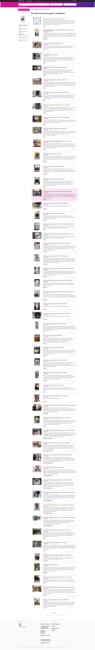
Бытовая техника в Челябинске (56, 52)
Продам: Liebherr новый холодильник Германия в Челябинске (55, 372)
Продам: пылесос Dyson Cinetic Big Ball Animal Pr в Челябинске (55, 395)
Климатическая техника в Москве (63, 222)
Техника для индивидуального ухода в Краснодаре (69, 428)
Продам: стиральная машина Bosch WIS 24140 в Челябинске (55, 360)
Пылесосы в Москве (72, 334)
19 (59, 615)
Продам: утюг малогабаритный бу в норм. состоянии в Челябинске (56, 442)
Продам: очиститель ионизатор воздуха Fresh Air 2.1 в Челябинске (56, 104)
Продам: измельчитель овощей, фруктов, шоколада (53, 467)
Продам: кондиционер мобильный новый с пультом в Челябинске (56, 243)
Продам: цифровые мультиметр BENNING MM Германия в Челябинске (57, 141)
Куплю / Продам (35, 9)
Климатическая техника (23, 37)
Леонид (44, 343)
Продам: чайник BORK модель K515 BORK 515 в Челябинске (55, 79)
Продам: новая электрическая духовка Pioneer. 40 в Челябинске (56, 599)
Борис (44, 26)
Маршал (44, 220)
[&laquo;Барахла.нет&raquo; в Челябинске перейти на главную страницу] (21, 0)
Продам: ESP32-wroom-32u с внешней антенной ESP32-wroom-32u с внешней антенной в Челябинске (58, 30)
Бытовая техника (45, 9)
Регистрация (74, 0)
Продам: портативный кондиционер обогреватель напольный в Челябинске (58, 224)
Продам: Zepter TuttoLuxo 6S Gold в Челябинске (52, 335)
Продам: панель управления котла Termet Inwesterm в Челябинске (56, 530)
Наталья (45, 309)
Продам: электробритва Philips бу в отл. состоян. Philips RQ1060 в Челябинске (58, 505)
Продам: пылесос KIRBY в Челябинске (50, 564)
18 (57, 615)
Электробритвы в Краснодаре (48, 491)
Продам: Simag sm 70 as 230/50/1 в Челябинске (52, 153)
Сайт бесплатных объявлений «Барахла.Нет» (36, 647)
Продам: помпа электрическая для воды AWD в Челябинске (55, 67)
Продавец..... (45, 560)
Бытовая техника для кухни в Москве (64, 164)
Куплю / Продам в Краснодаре (47, 428)
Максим (44, 161)
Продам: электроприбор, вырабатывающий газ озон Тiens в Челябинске (57, 479)
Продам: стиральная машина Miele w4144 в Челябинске (54, 213)
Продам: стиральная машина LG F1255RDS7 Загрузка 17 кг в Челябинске (57, 577)
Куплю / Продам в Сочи (46, 28)
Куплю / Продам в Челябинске (47, 52)
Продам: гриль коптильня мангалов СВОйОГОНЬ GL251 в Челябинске (57, 417)
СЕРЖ (44, 229)
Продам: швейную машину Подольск (50, 54)
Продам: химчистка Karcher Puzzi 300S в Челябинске (53, 347)
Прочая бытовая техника (23, 39)
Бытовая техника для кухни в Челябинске (67, 65)
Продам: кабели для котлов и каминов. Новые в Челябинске (55, 542)
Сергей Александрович (47, 438)
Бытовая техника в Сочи (53, 28)
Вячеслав (45, 287)
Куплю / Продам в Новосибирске (47, 41)
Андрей (44, 582)
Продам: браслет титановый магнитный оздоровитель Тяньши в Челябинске (58, 430)
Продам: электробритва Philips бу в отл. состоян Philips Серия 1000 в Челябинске (59, 517)
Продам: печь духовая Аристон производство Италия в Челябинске (57, 313)
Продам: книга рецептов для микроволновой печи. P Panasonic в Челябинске (58, 234)
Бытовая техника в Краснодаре (56, 428)
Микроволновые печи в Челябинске (48, 232)
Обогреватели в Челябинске (47, 528)
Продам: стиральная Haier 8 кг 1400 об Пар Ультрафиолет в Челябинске (57, 191)
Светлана (45, 251)
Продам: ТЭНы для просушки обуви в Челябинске (53, 43)
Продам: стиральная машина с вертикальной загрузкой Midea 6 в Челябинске (58, 268)
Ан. (43, 50)
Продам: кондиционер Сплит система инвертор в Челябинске (55, 203)
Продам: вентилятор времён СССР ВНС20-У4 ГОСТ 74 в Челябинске (56, 117)
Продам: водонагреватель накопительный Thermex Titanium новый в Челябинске (59, 405)
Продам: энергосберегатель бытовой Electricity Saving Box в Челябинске (57, 454)
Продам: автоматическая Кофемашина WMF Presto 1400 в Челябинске (57, 555)
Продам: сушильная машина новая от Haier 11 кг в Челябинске (55, 256)
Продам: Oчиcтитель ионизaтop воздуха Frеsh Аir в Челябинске (56, 92)
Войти (70, 0)
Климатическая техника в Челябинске (67, 90)
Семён (44, 425)
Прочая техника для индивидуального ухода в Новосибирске (56, 42)
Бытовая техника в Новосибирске (57, 41)
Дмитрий (45, 368)
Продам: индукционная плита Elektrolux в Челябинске (54, 178)
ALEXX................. (46, 174)
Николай (45, 355)
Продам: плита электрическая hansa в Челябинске (53, 166)
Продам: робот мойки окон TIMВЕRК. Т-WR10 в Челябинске (55, 128)
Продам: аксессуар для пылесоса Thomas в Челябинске (54, 18)
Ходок (44, 62)
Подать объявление (38, 0)
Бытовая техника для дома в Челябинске (67, 52)
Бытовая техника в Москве (54, 164)
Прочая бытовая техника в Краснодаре (67, 453)
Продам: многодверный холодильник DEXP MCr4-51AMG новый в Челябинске (58, 291)
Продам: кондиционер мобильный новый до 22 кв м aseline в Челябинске (58, 280)
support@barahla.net (46, 640)
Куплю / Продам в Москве (46, 164)
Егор (44, 392)
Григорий (45, 39)
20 (61, 615)
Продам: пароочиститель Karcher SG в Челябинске (53, 385)
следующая (53, 612)
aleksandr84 (45, 413)
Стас (44, 331)
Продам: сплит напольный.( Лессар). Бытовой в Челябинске (55, 303)
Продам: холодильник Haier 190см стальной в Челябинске (55, 323)
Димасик (45, 208)
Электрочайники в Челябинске (47, 78)
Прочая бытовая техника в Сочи (62, 28)
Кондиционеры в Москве (72, 222)
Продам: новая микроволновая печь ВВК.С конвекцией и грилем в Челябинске (59, 587)
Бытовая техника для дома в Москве (64, 189)
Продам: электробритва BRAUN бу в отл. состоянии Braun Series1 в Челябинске (59, 492)
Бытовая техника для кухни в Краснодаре (67, 465)
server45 (45, 595)
